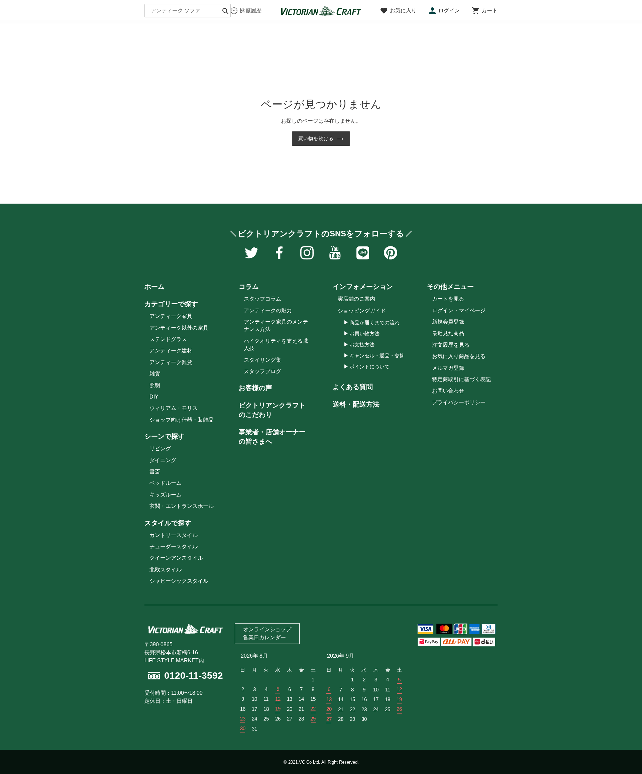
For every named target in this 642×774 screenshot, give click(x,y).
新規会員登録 (448, 322)
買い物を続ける (316, 138)
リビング (160, 448)
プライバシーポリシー (459, 402)
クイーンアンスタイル (176, 558)
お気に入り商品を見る (459, 356)
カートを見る (448, 299)
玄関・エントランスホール (181, 506)
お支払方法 (361, 344)
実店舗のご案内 (356, 299)
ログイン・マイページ (459, 310)
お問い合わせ (448, 391)
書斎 (154, 471)
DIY (153, 397)
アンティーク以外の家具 (178, 328)
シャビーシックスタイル (178, 581)
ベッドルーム (165, 483)
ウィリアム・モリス (173, 408)
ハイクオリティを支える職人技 (276, 344)
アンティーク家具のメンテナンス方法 (276, 325)
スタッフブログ (262, 371)
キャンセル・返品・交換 (377, 355)
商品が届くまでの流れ (374, 322)
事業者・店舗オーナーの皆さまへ (272, 436)
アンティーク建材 (170, 350)
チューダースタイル (173, 546)
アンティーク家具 (170, 316)
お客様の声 (255, 388)
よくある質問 (353, 387)
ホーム (154, 286)
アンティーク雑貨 (170, 362)
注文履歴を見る (450, 345)
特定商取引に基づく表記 (461, 379)
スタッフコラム (262, 299)
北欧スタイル (165, 569)
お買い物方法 (364, 333)
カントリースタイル (173, 535)
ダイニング (162, 460)
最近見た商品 (448, 333)
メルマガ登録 (448, 368)
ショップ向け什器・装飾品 (181, 420)
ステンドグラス (168, 339)
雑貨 (154, 373)
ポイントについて (369, 366)
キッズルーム (165, 494)
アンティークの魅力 (268, 310)
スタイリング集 (262, 360)
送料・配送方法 (356, 404)
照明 (154, 385)
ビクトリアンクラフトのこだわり (272, 410)
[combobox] (187, 10)
